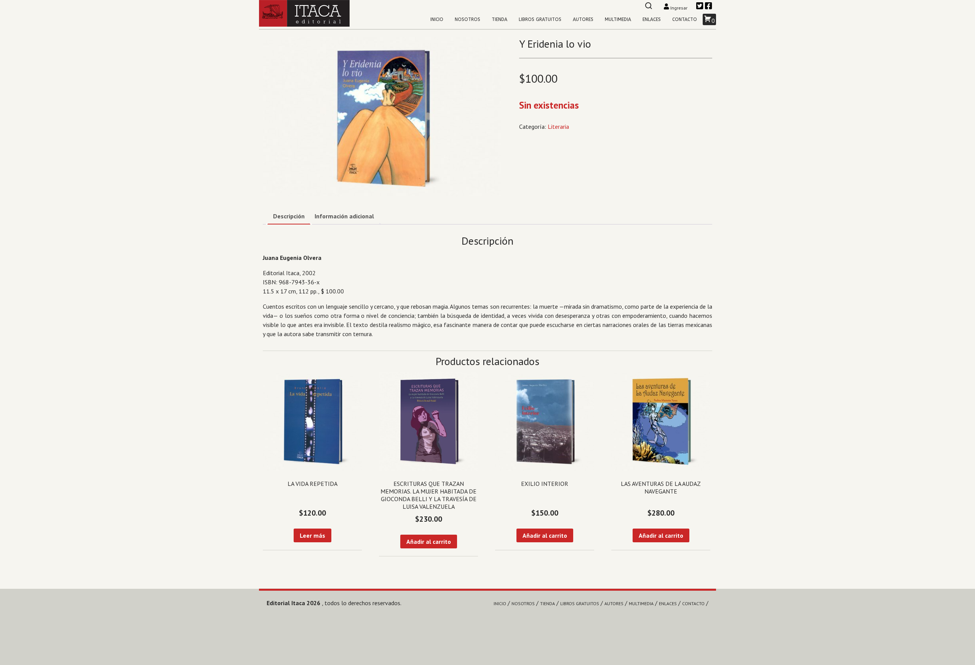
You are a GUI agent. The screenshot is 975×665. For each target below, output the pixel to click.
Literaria (558, 126)
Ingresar (679, 8)
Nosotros (467, 19)
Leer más (312, 535)
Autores (583, 19)
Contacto (684, 19)
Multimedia (618, 19)
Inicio (436, 19)
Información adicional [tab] (344, 216)
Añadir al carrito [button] (428, 541)
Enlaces (652, 19)
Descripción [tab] (289, 216)
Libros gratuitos (540, 19)
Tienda (499, 19)
